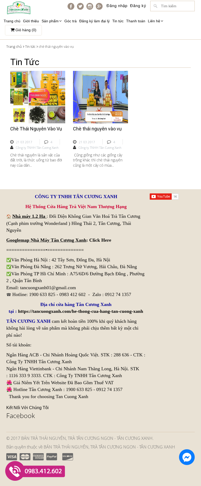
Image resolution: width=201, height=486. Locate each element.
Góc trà (70, 21)
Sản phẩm (50, 21)
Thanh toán (135, 21)
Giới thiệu (31, 21)
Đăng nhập (117, 5)
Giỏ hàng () (25, 30)
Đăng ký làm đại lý (94, 21)
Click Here (100, 240)
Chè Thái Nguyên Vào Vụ (36, 128)
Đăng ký (138, 5)
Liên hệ (154, 21)
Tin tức (118, 21)
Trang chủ (12, 21)
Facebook (20, 415)
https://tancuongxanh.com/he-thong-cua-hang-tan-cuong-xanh (80, 311)
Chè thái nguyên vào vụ (97, 128)
